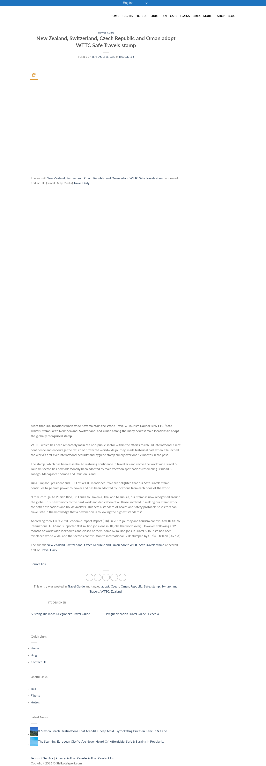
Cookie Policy (86, 758)
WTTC (104, 591)
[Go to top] (258, 760)
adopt (105, 586)
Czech (115, 586)
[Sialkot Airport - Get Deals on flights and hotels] (59, 16)
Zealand (116, 591)
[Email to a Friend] (106, 577)
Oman (125, 586)
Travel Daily (81, 183)
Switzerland (169, 586)
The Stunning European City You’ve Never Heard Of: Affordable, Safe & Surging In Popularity (101, 741)
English (127, 2)
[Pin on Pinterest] (114, 577)
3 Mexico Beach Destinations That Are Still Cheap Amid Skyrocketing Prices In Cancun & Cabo (102, 731)
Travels (94, 591)
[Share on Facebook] (89, 577)
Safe (147, 586)
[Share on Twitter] (97, 577)
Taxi (164, 16)
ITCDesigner (126, 57)
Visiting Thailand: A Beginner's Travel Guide (60, 614)
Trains (185, 16)
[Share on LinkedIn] (122, 577)
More (207, 16)
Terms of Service (42, 758)
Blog (231, 16)
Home (114, 16)
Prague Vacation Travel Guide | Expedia (133, 614)
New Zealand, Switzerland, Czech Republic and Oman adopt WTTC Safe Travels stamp (105, 178)
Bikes (197, 16)
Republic (136, 586)
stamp (155, 586)
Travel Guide (106, 33)
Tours (153, 16)
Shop (221, 16)
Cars (173, 16)
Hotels (141, 16)
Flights (127, 16)
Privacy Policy (65, 758)
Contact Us (38, 662)
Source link (38, 564)
